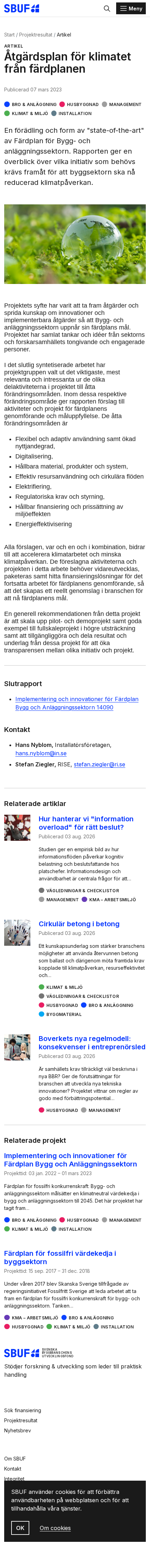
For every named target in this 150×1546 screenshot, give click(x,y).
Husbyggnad (83, 104)
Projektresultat (35, 35)
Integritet (14, 1479)
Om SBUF (15, 1459)
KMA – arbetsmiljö (112, 899)
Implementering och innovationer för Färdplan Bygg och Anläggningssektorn (70, 1160)
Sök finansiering (22, 1410)
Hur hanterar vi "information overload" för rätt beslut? (86, 823)
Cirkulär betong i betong (79, 924)
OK (20, 1527)
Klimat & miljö (30, 113)
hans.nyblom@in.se (41, 753)
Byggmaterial (64, 1014)
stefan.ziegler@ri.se (99, 764)
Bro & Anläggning (34, 104)
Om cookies (55, 1527)
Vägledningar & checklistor (82, 890)
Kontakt (12, 1469)
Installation (75, 113)
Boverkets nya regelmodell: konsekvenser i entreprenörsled (92, 1042)
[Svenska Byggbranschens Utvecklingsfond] (25, 8)
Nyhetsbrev (17, 1430)
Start (9, 35)
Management (125, 104)
